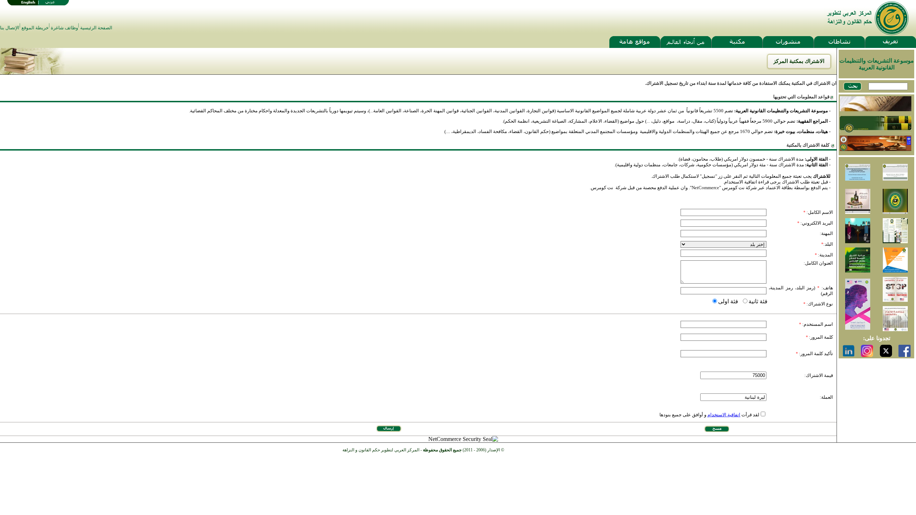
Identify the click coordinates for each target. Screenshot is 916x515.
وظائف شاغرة (64, 27)
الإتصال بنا (9, 27)
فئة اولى (728, 301)
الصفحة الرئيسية (96, 27)
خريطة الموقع (35, 27)
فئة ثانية (758, 301)
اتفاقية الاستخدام (723, 414)
